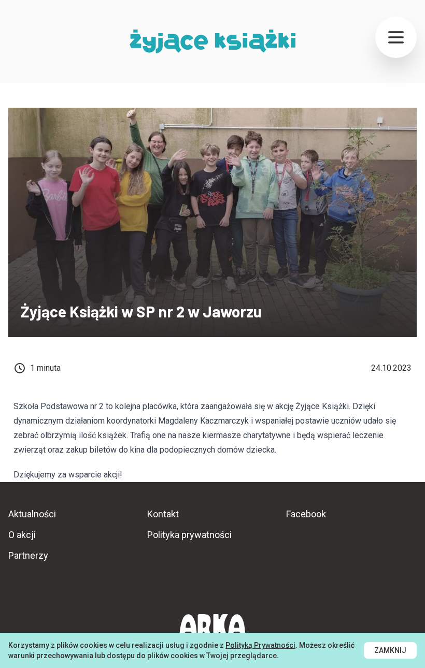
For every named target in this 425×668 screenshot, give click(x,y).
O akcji (22, 534)
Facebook (306, 514)
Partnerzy (28, 555)
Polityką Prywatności (260, 645)
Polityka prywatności (189, 534)
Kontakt (163, 514)
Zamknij (390, 650)
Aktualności (32, 514)
